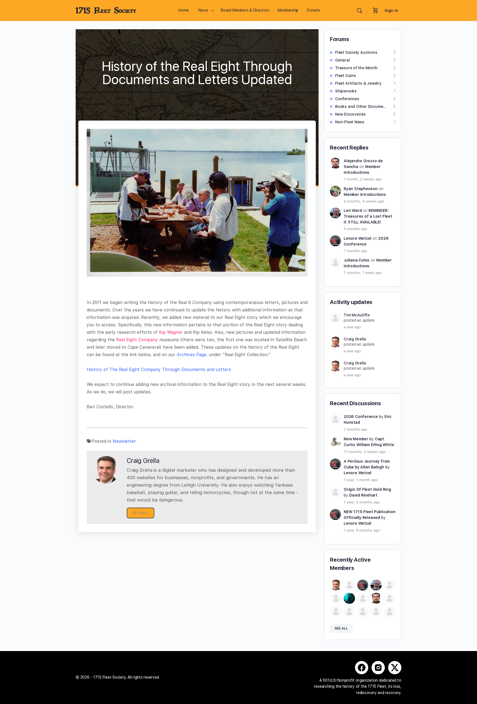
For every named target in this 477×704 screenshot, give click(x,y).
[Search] (359, 10)
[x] (394, 667)
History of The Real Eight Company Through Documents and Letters (159, 369)
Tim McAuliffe (357, 315)
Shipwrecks (346, 91)
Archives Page (191, 354)
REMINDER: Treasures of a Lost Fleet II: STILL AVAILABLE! (368, 216)
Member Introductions (365, 194)
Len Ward (353, 210)
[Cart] (375, 10)
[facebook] (361, 667)
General (342, 60)
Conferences (347, 99)
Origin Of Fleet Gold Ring (367, 489)
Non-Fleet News (349, 122)
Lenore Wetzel (357, 238)
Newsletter (124, 441)
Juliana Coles (356, 260)
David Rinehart (363, 495)
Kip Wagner (171, 332)
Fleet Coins (345, 75)
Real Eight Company (137, 339)
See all (341, 628)
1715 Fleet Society (106, 10)
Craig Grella (355, 339)
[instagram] (378, 667)
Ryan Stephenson (361, 188)
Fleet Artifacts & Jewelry (358, 83)
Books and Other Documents (361, 106)
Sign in (391, 10)
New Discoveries (350, 114)
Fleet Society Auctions (356, 52)
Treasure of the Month (356, 68)
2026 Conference (361, 416)
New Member (356, 439)
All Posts (140, 512)
